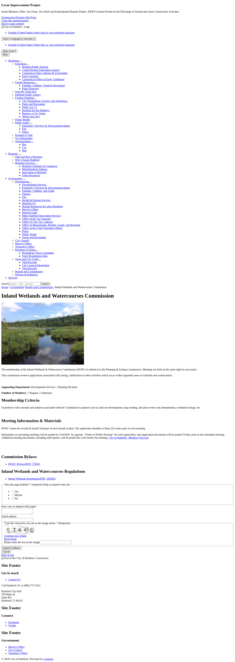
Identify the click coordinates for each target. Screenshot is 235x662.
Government (15, 178)
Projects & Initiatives (26, 274)
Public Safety (22, 122)
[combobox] (18, 39)
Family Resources (25, 82)
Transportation (23, 141)
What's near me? (31, 116)
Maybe (18, 495)
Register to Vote (24, 135)
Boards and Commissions (29, 271)
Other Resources (31, 175)
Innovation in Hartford (34, 172)
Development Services (34, 184)
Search (5, 283)
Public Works (29, 234)
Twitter (12, 625)
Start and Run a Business (28, 156)
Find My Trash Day (26, 91)
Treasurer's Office (24, 246)
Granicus (48, 659)
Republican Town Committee (38, 252)
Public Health (22, 119)
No (16, 498)
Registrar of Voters (25, 249)
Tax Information (24, 138)
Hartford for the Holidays (36, 110)
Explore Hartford (24, 97)
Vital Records (29, 262)
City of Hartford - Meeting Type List (128, 437)
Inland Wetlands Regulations (32, 478)
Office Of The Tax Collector (37, 221)
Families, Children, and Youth (38, 190)
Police (25, 132)
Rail (24, 150)
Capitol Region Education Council (41, 70)
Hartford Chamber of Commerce (39, 166)
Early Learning (30, 76)
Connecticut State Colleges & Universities (45, 73)
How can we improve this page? (18, 506)
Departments (22, 181)
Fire (24, 128)
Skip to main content (12, 23)
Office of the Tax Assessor (36, 218)
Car (24, 147)
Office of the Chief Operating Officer (42, 228)
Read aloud (10, 538)
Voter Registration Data (34, 256)
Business (13, 153)
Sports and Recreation (34, 237)
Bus (24, 144)
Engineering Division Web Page (18, 17)
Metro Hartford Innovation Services (41, 215)
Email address (9, 516)
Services (12, 277)
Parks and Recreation (33, 104)
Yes (17, 491)
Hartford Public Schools (35, 66)
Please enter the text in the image (22, 542)
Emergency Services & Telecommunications (46, 125)
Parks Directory (30, 88)
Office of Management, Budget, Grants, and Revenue (51, 225)
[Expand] (20, 61)
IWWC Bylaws (24, 464)
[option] (121, 32)
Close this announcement (15, 20)
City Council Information (35, 265)
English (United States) (41, 32)
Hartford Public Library (28, 94)
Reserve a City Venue (34, 113)
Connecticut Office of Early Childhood (43, 79)
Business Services (25, 163)
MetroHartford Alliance (34, 169)
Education (20, 63)
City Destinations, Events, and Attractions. (45, 101)
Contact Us (14, 579)
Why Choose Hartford (27, 159)
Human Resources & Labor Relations (42, 206)
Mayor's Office (30, 209)
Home (4, 287)
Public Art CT (29, 107)
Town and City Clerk (26, 259)
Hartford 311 (29, 203)
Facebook (13, 622)
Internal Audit (29, 212)
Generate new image (15, 535)
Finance (26, 194)
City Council (22, 240)
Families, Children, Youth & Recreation (43, 85)
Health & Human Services (36, 200)
